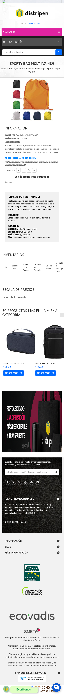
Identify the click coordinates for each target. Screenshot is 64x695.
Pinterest (34, 170)
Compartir (24, 170)
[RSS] (19, 482)
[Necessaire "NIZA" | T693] (22, 341)
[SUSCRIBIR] (55, 472)
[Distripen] (32, 13)
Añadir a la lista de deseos (34, 177)
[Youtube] (25, 482)
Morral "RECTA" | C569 (45, 363)
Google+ (29, 170)
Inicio (3, 68)
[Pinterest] (31, 482)
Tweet (18, 170)
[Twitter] (13, 482)
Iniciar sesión (34, 23)
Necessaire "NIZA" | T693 (14, 363)
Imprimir (10, 182)
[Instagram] (38, 482)
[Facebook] (7, 482)
